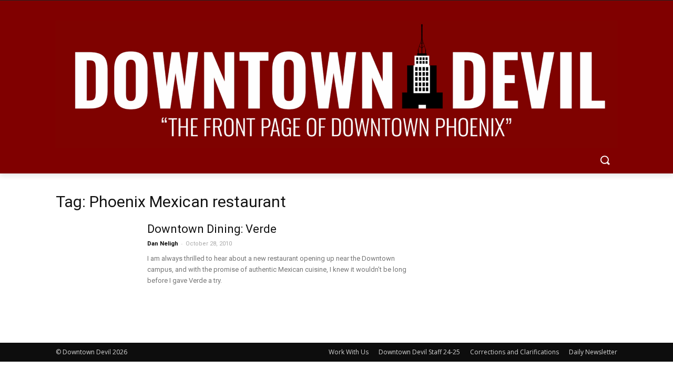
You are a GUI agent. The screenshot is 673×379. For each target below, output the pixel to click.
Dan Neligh (162, 243)
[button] (604, 160)
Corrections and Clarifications (514, 351)
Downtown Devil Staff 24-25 (419, 351)
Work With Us (349, 351)
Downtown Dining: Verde (212, 228)
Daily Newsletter (593, 351)
